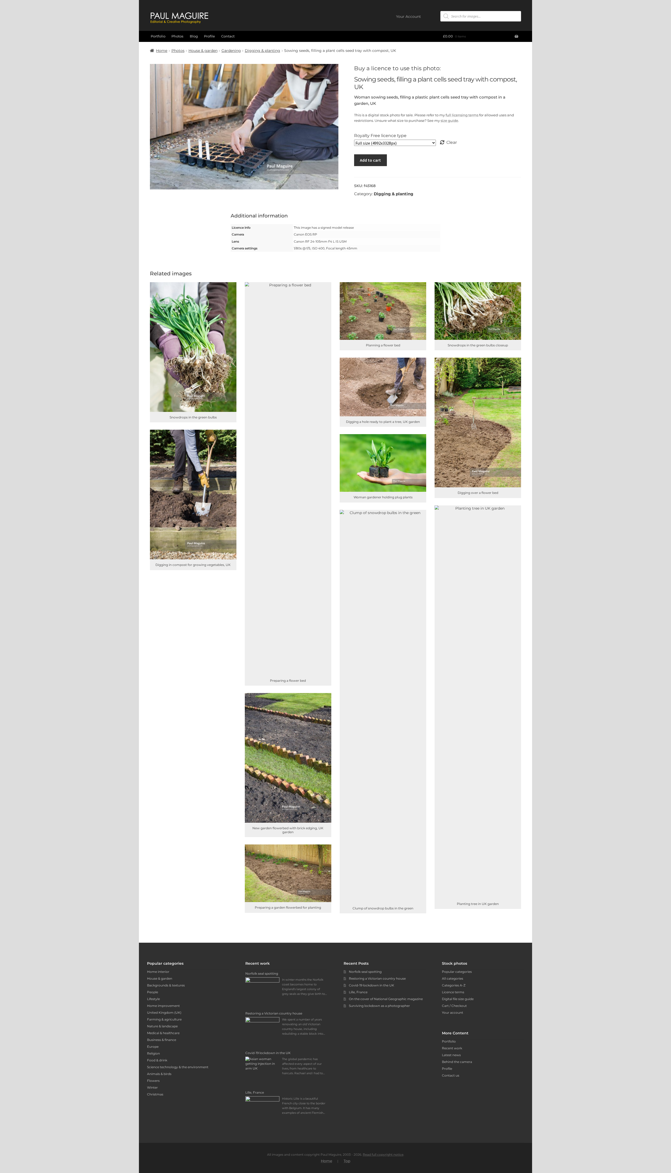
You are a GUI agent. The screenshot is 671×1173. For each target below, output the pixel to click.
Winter (152, 1087)
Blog (194, 36)
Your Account (408, 16)
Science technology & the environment (177, 1067)
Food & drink (157, 1060)
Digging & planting (262, 50)
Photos (177, 36)
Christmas (155, 1094)
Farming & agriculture (164, 1019)
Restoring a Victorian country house (377, 978)
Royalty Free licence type (380, 135)
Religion (153, 1053)
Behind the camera (457, 1062)
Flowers (153, 1081)
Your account (452, 1012)
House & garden (203, 50)
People (152, 992)
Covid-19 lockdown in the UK (371, 985)
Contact (228, 36)
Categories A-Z (454, 985)
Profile (209, 36)
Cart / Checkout (454, 1006)
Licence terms (453, 992)
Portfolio (158, 36)
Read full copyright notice (383, 1154)
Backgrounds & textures (166, 985)
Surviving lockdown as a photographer (379, 1006)
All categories (452, 978)
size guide (449, 120)
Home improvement (163, 1006)
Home (161, 50)
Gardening (231, 50)
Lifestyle (153, 999)
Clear (451, 142)
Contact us (450, 1075)
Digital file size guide (458, 999)
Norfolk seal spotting (365, 972)
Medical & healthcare (163, 1033)
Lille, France (358, 992)
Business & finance (161, 1040)
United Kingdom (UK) (164, 1012)
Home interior (158, 972)
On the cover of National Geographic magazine (386, 999)
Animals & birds (159, 1074)
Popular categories (457, 972)
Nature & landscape (162, 1026)
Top (347, 1161)
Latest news (451, 1055)
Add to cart (370, 160)
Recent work (452, 1048)
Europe (153, 1047)
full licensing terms (462, 115)
